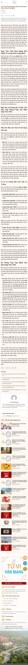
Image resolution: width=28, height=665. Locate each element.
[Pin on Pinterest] (11, 16)
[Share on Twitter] (7, 16)
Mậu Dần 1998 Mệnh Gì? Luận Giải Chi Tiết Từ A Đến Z (19, 530)
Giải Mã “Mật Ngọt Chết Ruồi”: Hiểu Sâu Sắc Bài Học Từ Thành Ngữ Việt (19, 465)
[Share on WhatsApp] (2, 16)
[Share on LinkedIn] (14, 16)
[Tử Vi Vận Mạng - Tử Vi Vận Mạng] (14, 2)
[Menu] (2, 2)
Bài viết (3, 10)
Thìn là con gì (5, 358)
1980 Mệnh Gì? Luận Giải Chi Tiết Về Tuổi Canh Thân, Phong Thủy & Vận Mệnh (19, 538)
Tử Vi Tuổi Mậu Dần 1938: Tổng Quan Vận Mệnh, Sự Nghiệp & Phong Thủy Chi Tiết (19, 506)
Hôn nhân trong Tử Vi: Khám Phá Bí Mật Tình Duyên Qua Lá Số (19, 489)
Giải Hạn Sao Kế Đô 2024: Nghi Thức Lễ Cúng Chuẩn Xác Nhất (18, 457)
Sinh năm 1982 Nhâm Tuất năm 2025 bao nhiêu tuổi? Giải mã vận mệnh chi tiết (19, 514)
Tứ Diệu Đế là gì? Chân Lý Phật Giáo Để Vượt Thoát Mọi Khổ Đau (19, 449)
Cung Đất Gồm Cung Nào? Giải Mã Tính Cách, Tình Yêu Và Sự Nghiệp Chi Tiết (19, 481)
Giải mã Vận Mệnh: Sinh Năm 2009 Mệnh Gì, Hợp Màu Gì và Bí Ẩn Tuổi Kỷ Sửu (19, 522)
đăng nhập (9, 416)
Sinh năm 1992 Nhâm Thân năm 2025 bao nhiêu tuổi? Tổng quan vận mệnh (19, 546)
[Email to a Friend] (9, 16)
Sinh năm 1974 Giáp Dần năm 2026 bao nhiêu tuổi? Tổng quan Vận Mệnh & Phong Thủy (19, 473)
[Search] (26, 2)
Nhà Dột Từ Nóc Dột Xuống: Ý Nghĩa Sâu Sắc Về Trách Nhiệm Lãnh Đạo (18, 441)
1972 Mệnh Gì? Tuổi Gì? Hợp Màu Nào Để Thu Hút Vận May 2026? (19, 497)
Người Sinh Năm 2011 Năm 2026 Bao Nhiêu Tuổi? (19, 424)
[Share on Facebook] (4, 16)
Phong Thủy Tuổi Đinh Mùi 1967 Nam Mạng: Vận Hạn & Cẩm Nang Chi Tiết (19, 433)
